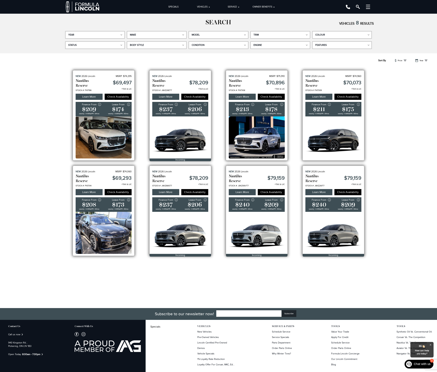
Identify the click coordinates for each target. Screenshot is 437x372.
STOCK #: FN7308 (237, 90)
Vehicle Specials (205, 353)
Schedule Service (281, 331)
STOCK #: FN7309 (313, 90)
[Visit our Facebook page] (77, 334)
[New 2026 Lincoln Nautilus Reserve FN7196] (104, 137)
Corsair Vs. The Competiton (411, 337)
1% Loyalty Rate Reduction (211, 359)
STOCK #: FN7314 (83, 185)
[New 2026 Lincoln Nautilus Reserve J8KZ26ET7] (180, 137)
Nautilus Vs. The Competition (412, 342)
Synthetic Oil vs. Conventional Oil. (414, 331)
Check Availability (118, 96)
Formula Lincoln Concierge (345, 353)
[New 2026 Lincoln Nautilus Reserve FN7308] (257, 137)
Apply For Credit (339, 337)
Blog (333, 364)
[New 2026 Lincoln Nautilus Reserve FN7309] (333, 137)
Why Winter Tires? (281, 353)
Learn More (89, 96)
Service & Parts (283, 326)
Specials (173, 6)
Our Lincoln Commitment (344, 359)
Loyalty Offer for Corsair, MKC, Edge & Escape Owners (216, 364)
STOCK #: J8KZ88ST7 (162, 185)
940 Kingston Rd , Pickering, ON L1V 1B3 (19, 344)
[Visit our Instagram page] (82, 334)
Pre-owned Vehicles (208, 337)
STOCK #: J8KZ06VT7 (239, 185)
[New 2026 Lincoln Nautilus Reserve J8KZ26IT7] (333, 233)
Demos (201, 348)
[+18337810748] (347, 7)
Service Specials (280, 337)
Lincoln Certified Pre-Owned (212, 342)
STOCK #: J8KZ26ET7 (162, 90)
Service (232, 6)
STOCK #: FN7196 (83, 90)
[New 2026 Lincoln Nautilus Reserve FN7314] (104, 233)
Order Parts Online (282, 348)
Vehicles (202, 6)
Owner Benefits (262, 6)
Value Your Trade (340, 331)
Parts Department (281, 342)
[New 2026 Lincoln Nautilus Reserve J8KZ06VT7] (257, 233)
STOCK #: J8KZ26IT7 (314, 185)
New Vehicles (204, 331)
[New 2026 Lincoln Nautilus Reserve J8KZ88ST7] (180, 233)
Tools (335, 326)
